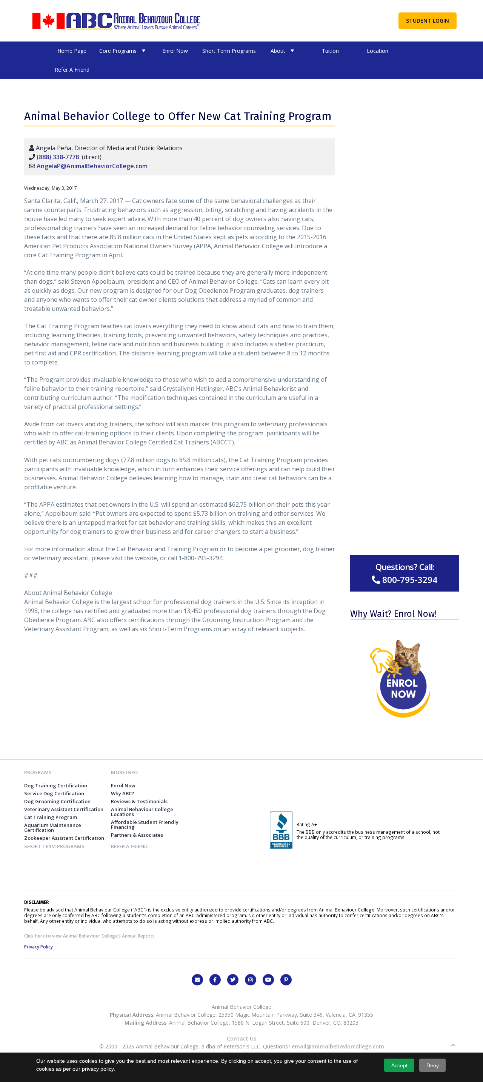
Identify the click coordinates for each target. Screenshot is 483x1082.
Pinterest (286, 979)
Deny (432, 1065)
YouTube (268, 979)
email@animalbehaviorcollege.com (338, 1046)
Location (377, 50)
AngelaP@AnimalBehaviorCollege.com (92, 166)
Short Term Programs (229, 50)
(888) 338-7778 (58, 157)
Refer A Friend (72, 69)
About (278, 50)
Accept (399, 1065)
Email (197, 979)
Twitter (232, 979)
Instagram (250, 979)
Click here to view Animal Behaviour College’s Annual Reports (89, 936)
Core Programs (118, 50)
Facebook (215, 979)
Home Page (71, 50)
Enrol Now (175, 50)
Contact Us (241, 1038)
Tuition (330, 50)
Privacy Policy (38, 947)
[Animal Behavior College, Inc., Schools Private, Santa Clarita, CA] (281, 847)
